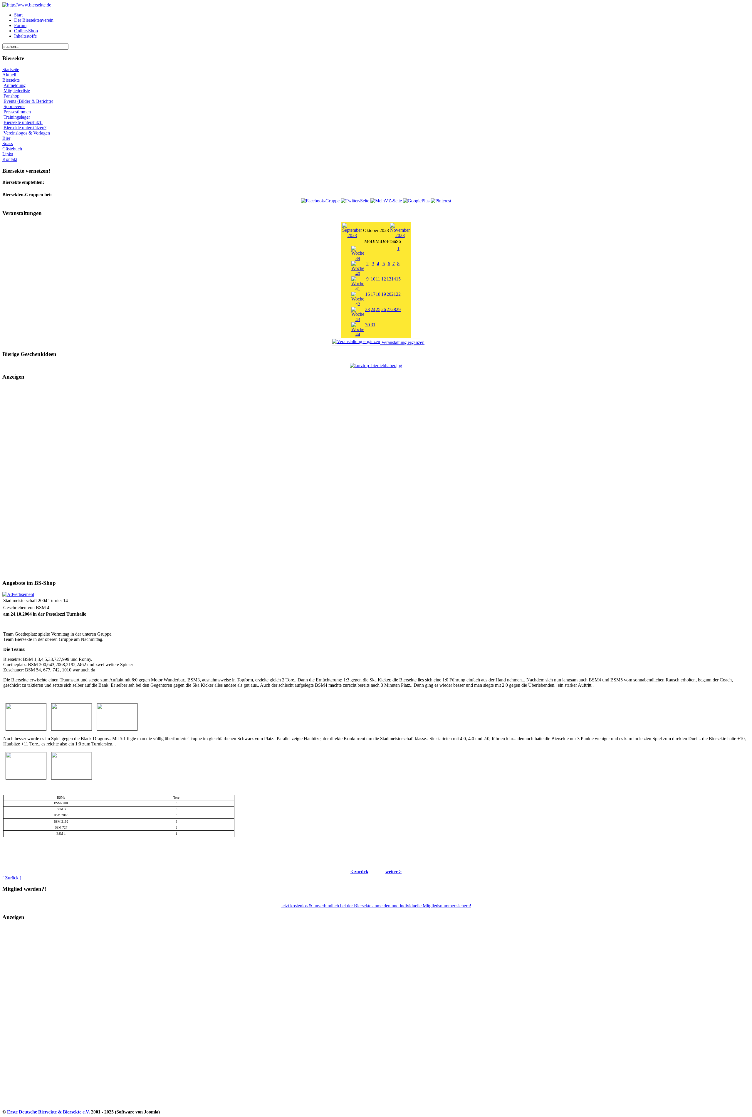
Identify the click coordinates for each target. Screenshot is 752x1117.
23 (367, 309)
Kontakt (9, 159)
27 (389, 309)
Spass (7, 143)
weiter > (393, 871)
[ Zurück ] (11, 877)
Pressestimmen (17, 111)
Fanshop (11, 95)
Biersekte (11, 80)
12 (383, 278)
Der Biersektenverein (33, 20)
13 (389, 278)
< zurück (359, 871)
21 (393, 294)
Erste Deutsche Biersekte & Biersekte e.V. (48, 1111)
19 (383, 294)
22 (398, 294)
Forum (20, 25)
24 (373, 309)
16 (367, 294)
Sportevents (14, 106)
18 (378, 294)
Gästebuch (12, 148)
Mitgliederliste (17, 90)
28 (393, 309)
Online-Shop (26, 30)
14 (393, 278)
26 (383, 309)
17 (373, 294)
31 (373, 324)
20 (389, 294)
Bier (6, 138)
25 (378, 309)
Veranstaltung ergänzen (400, 342)
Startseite (10, 69)
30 (367, 324)
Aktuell (9, 74)
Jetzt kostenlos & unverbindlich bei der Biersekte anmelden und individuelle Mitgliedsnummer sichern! (376, 905)
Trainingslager (17, 117)
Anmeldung (15, 85)
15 (398, 278)
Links (7, 154)
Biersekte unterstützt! (23, 122)
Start (18, 14)
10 (373, 278)
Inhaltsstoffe (25, 35)
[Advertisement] (376, 480)
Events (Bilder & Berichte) (28, 101)
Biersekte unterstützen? (25, 127)
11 (378, 278)
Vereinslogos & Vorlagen (27, 132)
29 (398, 309)
